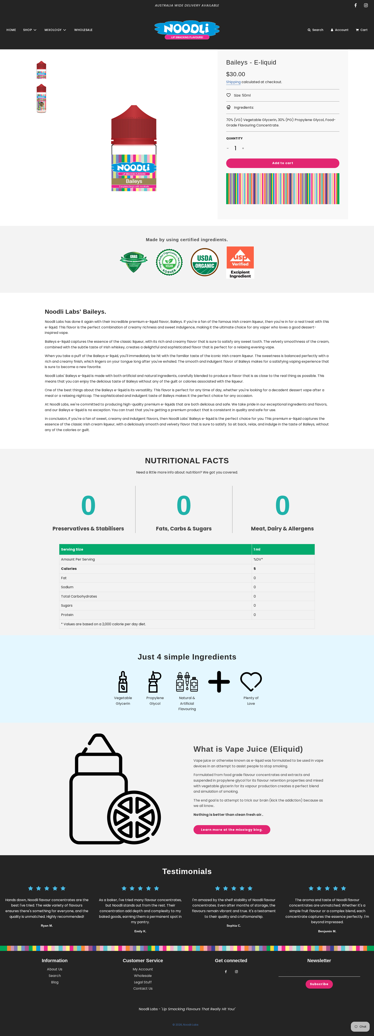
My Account (143, 969)
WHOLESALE (83, 30)
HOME (11, 30)
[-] (227, 148)
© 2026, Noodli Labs (185, 1024)
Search (55, 975)
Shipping (233, 81)
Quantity (234, 138)
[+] (243, 148)
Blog (54, 982)
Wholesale (143, 975)
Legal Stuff (143, 982)
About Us (54, 969)
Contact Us (143, 988)
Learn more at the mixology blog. (232, 830)
